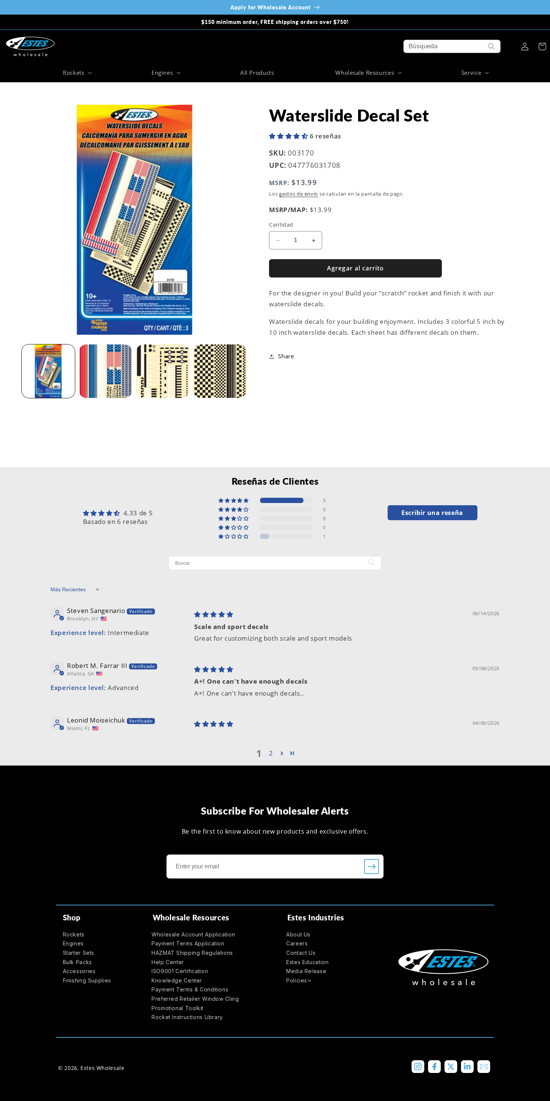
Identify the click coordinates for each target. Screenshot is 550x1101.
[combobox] (452, 46)
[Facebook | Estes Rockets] (434, 1066)
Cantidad (281, 225)
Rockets (74, 934)
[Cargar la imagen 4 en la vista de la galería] (220, 371)
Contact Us (300, 953)
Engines (73, 943)
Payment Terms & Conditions (190, 989)
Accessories (79, 971)
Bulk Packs (77, 962)
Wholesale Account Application (193, 934)
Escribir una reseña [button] (432, 513)
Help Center (168, 962)
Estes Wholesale (102, 1067)
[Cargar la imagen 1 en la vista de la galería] (48, 371)
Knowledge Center (177, 980)
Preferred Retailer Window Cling (195, 999)
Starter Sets (79, 953)
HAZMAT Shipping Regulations (192, 953)
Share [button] (286, 356)
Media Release (306, 971)
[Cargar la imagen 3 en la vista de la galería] (163, 371)
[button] (76, 72)
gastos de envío (298, 194)
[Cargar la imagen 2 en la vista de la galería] (105, 371)
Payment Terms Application (188, 943)
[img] (213, 614)
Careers (297, 943)
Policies (296, 980)
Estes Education (307, 962)
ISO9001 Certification (180, 971)
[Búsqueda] (491, 46)
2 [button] (271, 753)
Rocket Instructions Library (187, 1017)
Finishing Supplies (87, 980)
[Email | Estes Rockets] (483, 1066)
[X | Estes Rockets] (450, 1066)
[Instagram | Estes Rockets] (418, 1066)
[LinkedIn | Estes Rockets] (467, 1066)
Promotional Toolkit (178, 1008)
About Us (298, 934)
